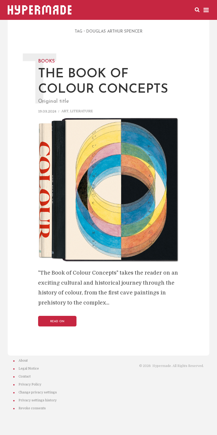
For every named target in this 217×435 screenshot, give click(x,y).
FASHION (149, 9)
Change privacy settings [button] (38, 392)
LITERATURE (81, 111)
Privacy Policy (30, 384)
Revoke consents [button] (32, 408)
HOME (93, 9)
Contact (25, 376)
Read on (57, 321)
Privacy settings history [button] (38, 400)
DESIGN (127, 9)
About (23, 360)
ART (110, 9)
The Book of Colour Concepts (103, 76)
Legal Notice (29, 368)
